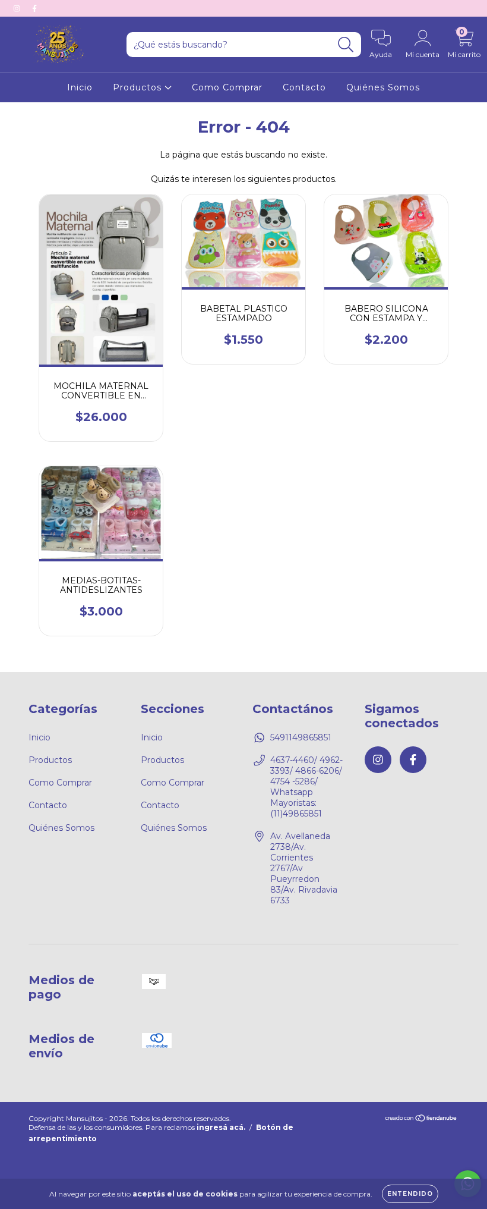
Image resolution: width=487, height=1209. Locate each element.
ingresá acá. (221, 1127)
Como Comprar (227, 87)
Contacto (304, 87)
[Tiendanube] (421, 1119)
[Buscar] (346, 45)
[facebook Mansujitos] (34, 8)
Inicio (80, 87)
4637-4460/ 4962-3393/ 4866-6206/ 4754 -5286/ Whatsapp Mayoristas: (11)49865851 (306, 787)
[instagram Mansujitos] (18, 8)
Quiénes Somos (383, 87)
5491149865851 (300, 737)
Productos (139, 87)
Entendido (410, 1194)
